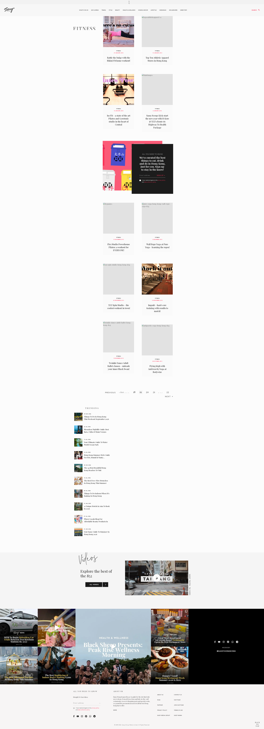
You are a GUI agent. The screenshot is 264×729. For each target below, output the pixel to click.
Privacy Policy (162, 710)
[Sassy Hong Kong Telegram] (237, 642)
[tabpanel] (92, 416)
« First (121, 392)
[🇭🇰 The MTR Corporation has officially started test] (19, 628)
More (115, 710)
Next (168, 396)
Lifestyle (154, 10)
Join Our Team (179, 705)
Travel (104, 10)
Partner (160, 705)
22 (167, 392)
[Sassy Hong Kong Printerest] (228, 642)
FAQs (158, 700)
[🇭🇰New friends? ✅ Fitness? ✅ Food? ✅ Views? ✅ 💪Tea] (113, 646)
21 (154, 392)
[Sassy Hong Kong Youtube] (219, 642)
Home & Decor (143, 10)
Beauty (117, 10)
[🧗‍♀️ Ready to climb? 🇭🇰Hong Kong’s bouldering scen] (56, 665)
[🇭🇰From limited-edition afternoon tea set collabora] (19, 665)
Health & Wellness (129, 10)
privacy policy (161, 180)
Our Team (177, 700)
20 (147, 392)
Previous (110, 392)
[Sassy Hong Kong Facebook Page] (215, 642)
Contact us (178, 695)
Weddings (162, 10)
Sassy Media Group (163, 715)
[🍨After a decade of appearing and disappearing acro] (170, 628)
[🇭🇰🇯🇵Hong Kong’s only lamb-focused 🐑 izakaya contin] (56, 628)
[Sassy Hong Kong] (9, 10)
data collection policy (150, 182)
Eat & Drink (95, 10)
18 (134, 392)
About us (160, 695)
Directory (183, 10)
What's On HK (83, 10)
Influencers (173, 10)
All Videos (94, 585)
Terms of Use (178, 710)
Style (110, 10)
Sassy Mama (178, 715)
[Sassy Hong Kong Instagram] (224, 642)
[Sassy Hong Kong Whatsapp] (233, 642)
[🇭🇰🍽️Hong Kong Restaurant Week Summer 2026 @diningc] (170, 665)
